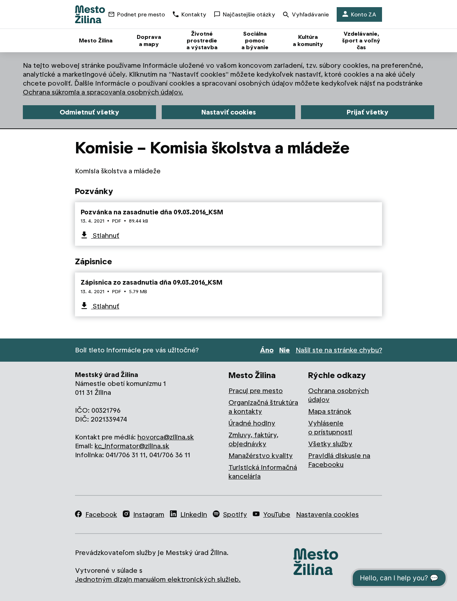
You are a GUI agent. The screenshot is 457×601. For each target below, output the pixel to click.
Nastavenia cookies (327, 514)
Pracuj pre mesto (255, 390)
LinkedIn (193, 514)
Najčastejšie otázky (249, 14)
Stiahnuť (105, 235)
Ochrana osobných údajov (338, 395)
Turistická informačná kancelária (262, 472)
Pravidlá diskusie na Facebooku (339, 460)
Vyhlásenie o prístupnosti (330, 428)
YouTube (276, 514)
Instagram (148, 514)
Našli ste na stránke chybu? (339, 350)
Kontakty (193, 14)
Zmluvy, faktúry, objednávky (253, 439)
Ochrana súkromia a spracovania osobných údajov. (103, 92)
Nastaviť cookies (228, 112)
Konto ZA (363, 14)
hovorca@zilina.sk (165, 437)
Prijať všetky (367, 112)
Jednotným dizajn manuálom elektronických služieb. (158, 579)
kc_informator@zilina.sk (132, 446)
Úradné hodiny (251, 423)
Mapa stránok (329, 411)
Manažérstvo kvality (260, 455)
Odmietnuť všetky (89, 112)
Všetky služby (330, 443)
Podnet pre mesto (141, 14)
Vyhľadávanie (310, 14)
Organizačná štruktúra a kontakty (263, 407)
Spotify (235, 514)
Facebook (101, 514)
